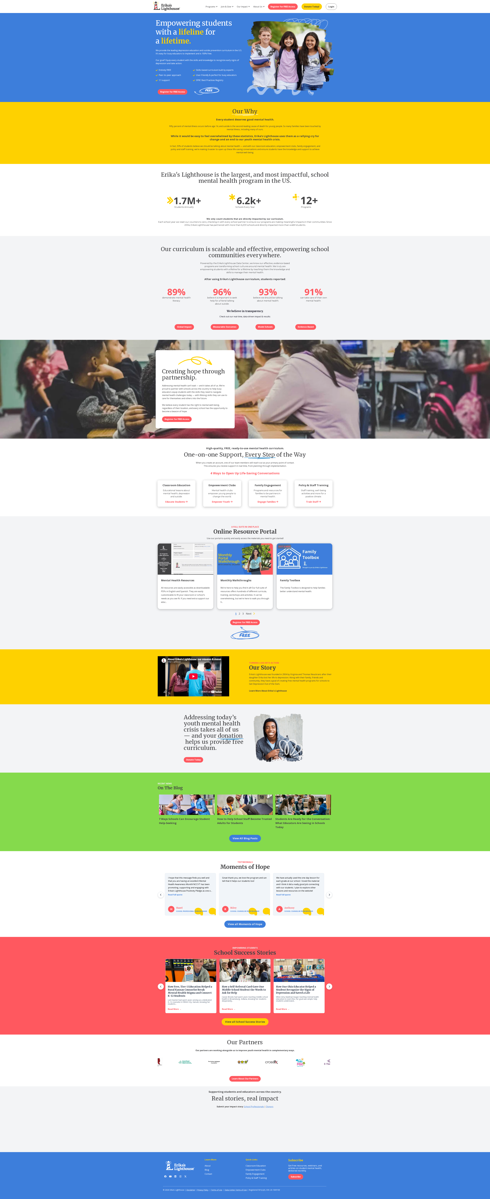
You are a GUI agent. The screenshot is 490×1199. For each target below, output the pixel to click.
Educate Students (175, 501)
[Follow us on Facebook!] (165, 1177)
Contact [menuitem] (208, 1173)
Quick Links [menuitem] (251, 1159)
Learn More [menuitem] (210, 1159)
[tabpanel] (258, 1062)
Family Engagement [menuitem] (255, 1173)
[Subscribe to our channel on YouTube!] (170, 1177)
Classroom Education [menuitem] (256, 1165)
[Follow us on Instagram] (180, 1177)
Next (249, 613)
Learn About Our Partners (245, 1078)
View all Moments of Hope (245, 924)
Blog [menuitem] (207, 1169)
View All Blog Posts (245, 838)
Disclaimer (190, 1190)
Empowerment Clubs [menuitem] (256, 1169)
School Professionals (254, 1106)
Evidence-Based (306, 326)
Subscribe (296, 1176)
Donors (269, 1106)
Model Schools (265, 326)
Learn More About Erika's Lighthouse (268, 690)
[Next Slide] (329, 895)
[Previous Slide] (161, 895)
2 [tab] (245, 1069)
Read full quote (175, 894)
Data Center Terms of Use (236, 1190)
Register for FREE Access (172, 91)
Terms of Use (216, 1190)
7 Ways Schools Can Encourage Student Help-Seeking (184, 821)
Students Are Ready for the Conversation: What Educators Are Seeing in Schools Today (302, 823)
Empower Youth (221, 501)
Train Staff (312, 501)
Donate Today (193, 759)
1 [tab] (242, 1069)
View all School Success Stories (245, 1021)
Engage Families (267, 501)
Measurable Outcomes (224, 326)
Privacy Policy (202, 1190)
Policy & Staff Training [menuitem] (256, 1178)
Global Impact (184, 326)
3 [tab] (247, 1069)
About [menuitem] (208, 1165)
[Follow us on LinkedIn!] (175, 1177)
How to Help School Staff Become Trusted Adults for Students (244, 821)
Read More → (174, 1009)
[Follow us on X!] (185, 1177)
